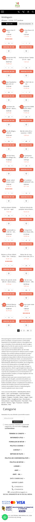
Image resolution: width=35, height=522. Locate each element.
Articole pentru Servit (24, 392)
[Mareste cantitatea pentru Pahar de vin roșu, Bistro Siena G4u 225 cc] (29, 265)
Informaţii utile (16, 438)
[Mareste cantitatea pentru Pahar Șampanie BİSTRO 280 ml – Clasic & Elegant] (29, 165)
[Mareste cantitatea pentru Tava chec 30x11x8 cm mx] (29, 92)
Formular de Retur (17, 442)
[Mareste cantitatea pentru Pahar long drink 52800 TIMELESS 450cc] (29, 116)
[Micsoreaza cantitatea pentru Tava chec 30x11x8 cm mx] (23, 92)
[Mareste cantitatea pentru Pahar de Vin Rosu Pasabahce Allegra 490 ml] (11, 165)
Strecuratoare (5, 401)
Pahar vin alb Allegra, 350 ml (9, 132)
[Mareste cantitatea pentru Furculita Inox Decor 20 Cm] (29, 43)
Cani (7, 393)
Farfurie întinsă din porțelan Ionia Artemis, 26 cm (26, 208)
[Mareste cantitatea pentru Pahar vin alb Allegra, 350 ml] (11, 141)
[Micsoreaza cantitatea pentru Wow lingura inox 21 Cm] (5, 43)
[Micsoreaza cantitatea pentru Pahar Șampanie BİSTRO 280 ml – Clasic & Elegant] (23, 165)
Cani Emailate (14, 393)
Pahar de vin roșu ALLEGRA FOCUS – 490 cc (26, 281)
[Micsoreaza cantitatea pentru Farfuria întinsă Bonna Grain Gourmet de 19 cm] (5, 317)
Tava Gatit (25, 401)
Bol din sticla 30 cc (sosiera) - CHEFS (26, 132)
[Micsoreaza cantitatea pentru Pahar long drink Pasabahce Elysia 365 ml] (23, 240)
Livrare (17, 466)
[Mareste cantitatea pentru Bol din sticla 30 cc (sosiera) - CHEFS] (29, 141)
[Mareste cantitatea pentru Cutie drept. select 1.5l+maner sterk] (11, 193)
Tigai (13, 403)
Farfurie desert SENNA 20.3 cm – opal (8, 208)
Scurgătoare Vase (17, 399)
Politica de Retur (17, 462)
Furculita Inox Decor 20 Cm (26, 31)
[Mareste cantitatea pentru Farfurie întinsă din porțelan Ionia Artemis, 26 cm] (29, 215)
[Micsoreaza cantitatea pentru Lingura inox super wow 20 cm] (23, 317)
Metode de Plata (16, 454)
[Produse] (2, 12)
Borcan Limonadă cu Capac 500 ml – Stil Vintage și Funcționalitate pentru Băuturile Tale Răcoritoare (8, 231)
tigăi (2, 346)
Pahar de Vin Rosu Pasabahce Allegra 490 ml (8, 156)
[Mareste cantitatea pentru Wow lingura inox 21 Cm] (11, 43)
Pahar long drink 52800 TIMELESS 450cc (26, 107)
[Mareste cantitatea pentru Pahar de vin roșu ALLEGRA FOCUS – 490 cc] (29, 290)
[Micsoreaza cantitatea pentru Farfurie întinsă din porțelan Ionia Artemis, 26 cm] (23, 215)
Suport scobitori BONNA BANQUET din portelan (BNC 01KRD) (26, 181)
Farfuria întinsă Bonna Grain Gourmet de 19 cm (8, 305)
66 (28, 330)
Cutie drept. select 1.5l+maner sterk (9, 181)
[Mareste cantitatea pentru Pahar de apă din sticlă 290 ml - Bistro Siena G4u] (11, 290)
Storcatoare (26, 399)
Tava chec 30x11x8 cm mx (26, 83)
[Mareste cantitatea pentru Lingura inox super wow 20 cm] (29, 317)
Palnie (8, 399)
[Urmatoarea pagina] (31, 330)
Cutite (18, 395)
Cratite (3, 395)
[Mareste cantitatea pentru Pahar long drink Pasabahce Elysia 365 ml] (29, 240)
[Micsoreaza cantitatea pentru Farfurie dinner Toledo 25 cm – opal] (23, 67)
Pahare (3, 399)
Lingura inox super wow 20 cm (26, 305)
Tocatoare (19, 403)
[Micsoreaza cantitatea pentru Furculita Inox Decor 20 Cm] (23, 43)
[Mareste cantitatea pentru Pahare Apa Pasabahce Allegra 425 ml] (11, 92)
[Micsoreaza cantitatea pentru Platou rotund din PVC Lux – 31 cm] (5, 67)
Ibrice (21, 397)
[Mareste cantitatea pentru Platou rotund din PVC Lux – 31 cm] (11, 67)
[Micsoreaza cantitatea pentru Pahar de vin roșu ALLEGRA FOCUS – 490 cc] (23, 290)
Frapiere (9, 397)
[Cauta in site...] (33, 12)
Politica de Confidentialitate (17, 458)
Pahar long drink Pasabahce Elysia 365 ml (26, 231)
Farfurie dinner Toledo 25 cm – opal (26, 58)
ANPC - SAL (17, 474)
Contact (16, 450)
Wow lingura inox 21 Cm (8, 31)
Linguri (26, 397)
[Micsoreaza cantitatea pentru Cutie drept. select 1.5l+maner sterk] (5, 193)
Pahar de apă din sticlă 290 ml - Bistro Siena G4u (8, 281)
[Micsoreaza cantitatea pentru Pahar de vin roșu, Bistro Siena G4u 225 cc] (23, 265)
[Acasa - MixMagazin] (17, 4)
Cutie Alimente (11, 395)
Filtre (10, 24)
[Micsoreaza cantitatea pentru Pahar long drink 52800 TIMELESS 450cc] (23, 116)
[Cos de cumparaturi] (28, 12)
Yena (9, 404)
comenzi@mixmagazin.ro (18, 492)
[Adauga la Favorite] (9, 51)
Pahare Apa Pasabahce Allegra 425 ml (8, 83)
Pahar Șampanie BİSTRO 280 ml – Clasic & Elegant (26, 156)
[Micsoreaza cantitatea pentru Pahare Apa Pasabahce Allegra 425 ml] (5, 92)
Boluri (3, 393)
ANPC (17, 470)
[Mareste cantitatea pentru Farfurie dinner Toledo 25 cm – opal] (29, 67)
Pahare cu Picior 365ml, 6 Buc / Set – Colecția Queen (8, 255)
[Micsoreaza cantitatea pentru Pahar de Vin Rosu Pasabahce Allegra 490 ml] (5, 165)
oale (29, 344)
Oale (30, 397)
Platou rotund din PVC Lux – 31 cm (9, 58)
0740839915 (18, 487)
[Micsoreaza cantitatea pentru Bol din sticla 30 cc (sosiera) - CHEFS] (23, 141)
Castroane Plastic (24, 393)
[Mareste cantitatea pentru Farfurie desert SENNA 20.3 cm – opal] (11, 215)
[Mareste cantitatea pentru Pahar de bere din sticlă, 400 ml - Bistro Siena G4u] (11, 116)
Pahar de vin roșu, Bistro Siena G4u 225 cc (26, 255)
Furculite (15, 397)
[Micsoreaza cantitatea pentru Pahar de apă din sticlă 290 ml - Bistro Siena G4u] (5, 290)
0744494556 (18, 489)
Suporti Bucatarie (16, 401)
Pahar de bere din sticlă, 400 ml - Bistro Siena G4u (9, 107)
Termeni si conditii (16, 433)
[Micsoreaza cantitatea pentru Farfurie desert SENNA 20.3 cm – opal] (5, 215)
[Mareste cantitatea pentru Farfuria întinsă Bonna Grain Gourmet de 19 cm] (11, 317)
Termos (9, 403)
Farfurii (23, 395)
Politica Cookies (17, 446)
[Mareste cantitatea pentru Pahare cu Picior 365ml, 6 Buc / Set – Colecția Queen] (11, 265)
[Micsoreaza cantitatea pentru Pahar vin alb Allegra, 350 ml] (5, 141)
